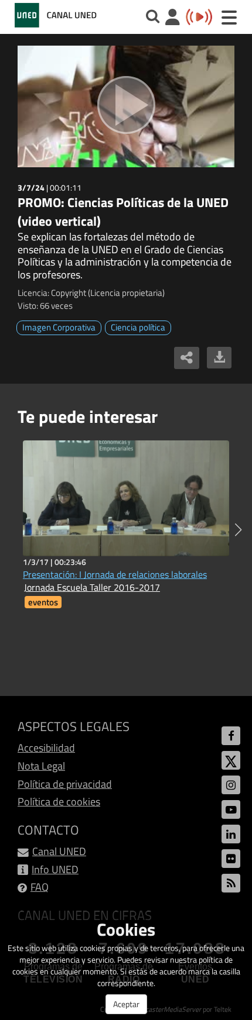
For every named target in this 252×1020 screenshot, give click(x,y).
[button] (238, 530)
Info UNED (55, 869)
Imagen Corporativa (59, 327)
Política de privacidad (65, 784)
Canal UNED (59, 851)
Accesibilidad (46, 748)
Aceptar (126, 1004)
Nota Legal (41, 766)
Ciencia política (138, 327)
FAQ (39, 887)
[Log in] (172, 18)
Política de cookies (59, 801)
